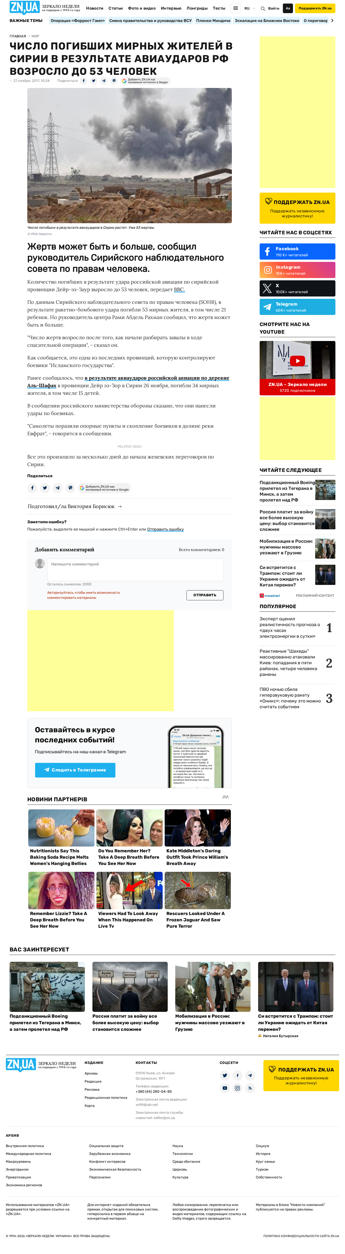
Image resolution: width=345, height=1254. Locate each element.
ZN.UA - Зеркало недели (297, 384)
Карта (90, 1106)
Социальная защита (106, 1146)
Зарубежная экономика (110, 1154)
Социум (262, 1146)
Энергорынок (17, 1169)
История (263, 1154)
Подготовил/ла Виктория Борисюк (71, 506)
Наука (178, 1146)
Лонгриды (197, 8)
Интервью (171, 8)
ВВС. (179, 289)
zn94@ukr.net (147, 1105)
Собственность (269, 1177)
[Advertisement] (100, 660)
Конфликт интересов (107, 1161)
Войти (273, 8)
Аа (288, 8)
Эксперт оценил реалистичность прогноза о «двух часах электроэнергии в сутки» (290, 627)
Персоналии (100, 1177)
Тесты (219, 8)
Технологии (183, 1154)
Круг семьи (265, 1161)
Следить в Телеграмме (79, 770)
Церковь (180, 1169)
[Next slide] (331, 20)
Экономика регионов (24, 1185)
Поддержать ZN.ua (315, 8)
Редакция (93, 1081)
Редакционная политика (106, 1098)
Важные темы (26, 21)
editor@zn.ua (164, 1118)
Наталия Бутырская (280, 1036)
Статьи (116, 8)
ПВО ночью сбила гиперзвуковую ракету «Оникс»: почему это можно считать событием (290, 698)
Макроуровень (18, 1161)
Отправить (204, 595)
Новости (94, 8)
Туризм (262, 1169)
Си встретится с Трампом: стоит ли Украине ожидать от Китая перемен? (282, 576)
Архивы (91, 1073)
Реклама (92, 1089)
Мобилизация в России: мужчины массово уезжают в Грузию (286, 547)
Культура (180, 1177)
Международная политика (28, 1154)
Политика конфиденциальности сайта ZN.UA (301, 1236)
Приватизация (18, 1177)
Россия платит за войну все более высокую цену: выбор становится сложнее (287, 520)
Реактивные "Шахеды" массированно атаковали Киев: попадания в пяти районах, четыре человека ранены (288, 662)
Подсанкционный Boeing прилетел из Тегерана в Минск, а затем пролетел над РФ (287, 491)
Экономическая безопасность (115, 1169)
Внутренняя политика (25, 1146)
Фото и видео (142, 8)
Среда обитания (186, 1161)
